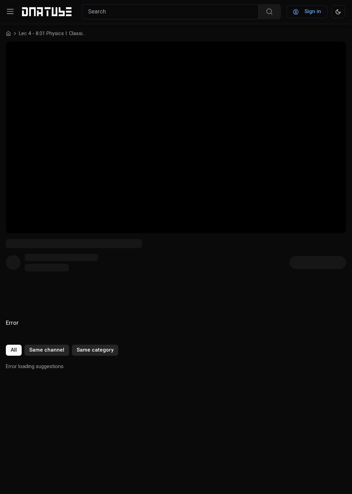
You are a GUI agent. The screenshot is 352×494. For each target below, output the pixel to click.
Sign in (313, 11)
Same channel (46, 350)
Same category (95, 350)
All (14, 350)
